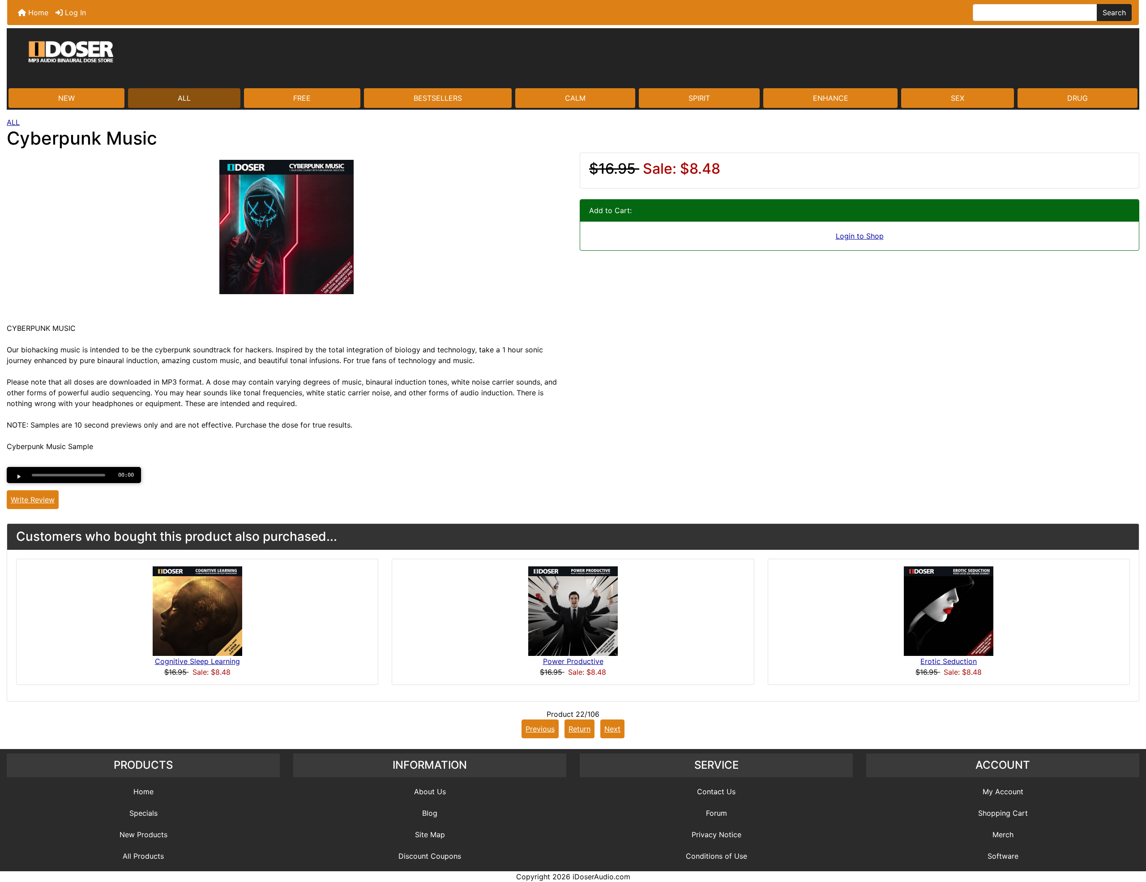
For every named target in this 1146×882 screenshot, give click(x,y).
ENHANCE (830, 98)
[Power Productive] (573, 610)
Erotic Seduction (948, 661)
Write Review (33, 499)
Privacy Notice (716, 834)
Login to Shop (860, 235)
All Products (143, 856)
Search (1114, 12)
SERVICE (716, 764)
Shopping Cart (1003, 813)
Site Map (430, 834)
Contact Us (716, 791)
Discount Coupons (429, 856)
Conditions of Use (716, 856)
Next (612, 728)
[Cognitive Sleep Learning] (197, 610)
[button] (1129, 837)
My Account (1003, 791)
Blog (429, 813)
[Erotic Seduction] (948, 610)
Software (1003, 856)
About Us (430, 791)
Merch (1002, 834)
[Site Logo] (573, 59)
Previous (540, 728)
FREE (302, 98)
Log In (74, 12)
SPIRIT (699, 98)
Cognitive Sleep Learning (197, 661)
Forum (716, 813)
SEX (957, 98)
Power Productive (573, 661)
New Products (143, 834)
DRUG (1077, 98)
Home (37, 12)
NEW (66, 98)
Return (579, 728)
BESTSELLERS (438, 98)
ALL (184, 98)
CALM (575, 98)
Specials (143, 813)
